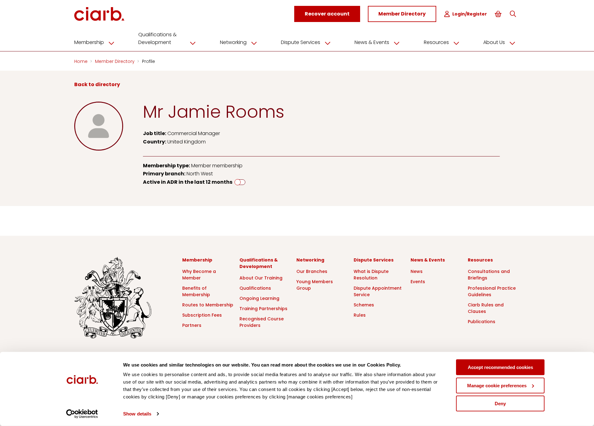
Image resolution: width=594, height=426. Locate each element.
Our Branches (311, 271)
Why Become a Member (199, 274)
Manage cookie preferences (497, 385)
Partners (191, 325)
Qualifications (255, 288)
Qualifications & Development (157, 38)
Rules (360, 315)
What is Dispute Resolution (371, 274)
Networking (233, 42)
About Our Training (260, 278)
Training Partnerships (263, 308)
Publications (481, 321)
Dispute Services (300, 42)
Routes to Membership (207, 305)
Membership (89, 42)
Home (81, 61)
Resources (436, 42)
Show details (137, 413)
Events (418, 282)
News (417, 271)
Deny (500, 403)
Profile (148, 61)
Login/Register (469, 14)
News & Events (372, 42)
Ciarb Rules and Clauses (486, 308)
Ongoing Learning (259, 298)
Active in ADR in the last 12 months (187, 182)
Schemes (364, 305)
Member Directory (115, 61)
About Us (494, 42)
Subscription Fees (202, 315)
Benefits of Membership (196, 291)
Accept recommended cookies (500, 367)
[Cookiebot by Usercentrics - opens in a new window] (82, 414)
